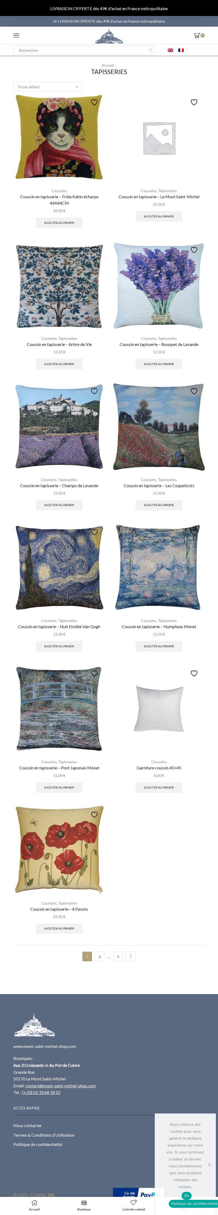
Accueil (108, 65)
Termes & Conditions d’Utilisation (43, 1134)
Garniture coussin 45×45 (159, 767)
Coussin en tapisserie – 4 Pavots (59, 908)
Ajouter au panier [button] (59, 223)
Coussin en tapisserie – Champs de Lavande (59, 485)
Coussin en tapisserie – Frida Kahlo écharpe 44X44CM (59, 199)
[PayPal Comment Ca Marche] (138, 1194)
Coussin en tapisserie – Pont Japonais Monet (59, 767)
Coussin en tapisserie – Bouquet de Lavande (159, 344)
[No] (209, 1164)
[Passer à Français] (181, 50)
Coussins (59, 190)
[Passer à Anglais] (170, 50)
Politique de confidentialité (37, 1144)
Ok (186, 1195)
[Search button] (151, 50)
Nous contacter (27, 1125)
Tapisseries (167, 190)
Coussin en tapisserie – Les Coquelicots (159, 485)
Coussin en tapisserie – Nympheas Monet (159, 626)
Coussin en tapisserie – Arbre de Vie (59, 344)
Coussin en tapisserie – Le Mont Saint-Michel (159, 196)
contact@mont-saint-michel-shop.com (60, 1085)
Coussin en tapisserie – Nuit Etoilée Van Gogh (59, 626)
